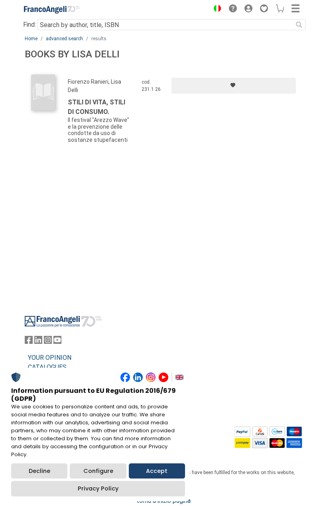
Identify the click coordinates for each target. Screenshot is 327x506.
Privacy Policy (98, 488)
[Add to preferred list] (233, 86)
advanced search (64, 38)
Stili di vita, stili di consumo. (96, 107)
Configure (98, 471)
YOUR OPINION (49, 357)
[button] (215, 9)
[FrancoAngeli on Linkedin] (38, 341)
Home (31, 38)
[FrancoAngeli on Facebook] (29, 341)
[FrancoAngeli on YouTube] (57, 341)
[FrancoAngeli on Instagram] (48, 341)
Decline (39, 471)
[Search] (299, 24)
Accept (156, 471)
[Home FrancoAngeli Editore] (52, 9)
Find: (29, 24)
